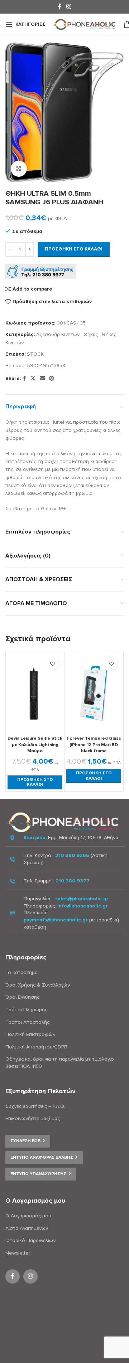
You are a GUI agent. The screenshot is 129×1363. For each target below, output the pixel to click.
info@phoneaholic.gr (82, 906)
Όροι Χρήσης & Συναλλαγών (37, 985)
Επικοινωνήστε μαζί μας (32, 1118)
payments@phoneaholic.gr (56, 920)
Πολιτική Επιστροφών (30, 1034)
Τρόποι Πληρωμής (26, 1010)
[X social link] (33, 379)
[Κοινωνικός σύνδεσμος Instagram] (68, 6)
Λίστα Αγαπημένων (26, 1228)
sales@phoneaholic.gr (82, 899)
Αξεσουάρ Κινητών (58, 334)
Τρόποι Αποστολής (27, 1022)
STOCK (35, 354)
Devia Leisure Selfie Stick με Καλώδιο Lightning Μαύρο (35, 744)
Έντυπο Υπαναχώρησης (38, 1174)
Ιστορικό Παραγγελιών (30, 1240)
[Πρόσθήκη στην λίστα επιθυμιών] (52, 663)
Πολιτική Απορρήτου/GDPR (36, 1047)
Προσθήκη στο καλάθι (73, 249)
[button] (35, 782)
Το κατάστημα (21, 972)
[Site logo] (84, 24)
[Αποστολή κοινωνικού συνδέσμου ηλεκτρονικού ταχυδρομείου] (42, 379)
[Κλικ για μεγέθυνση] (19, 169)
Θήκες (90, 334)
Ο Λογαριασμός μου (28, 1216)
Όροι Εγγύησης (22, 997)
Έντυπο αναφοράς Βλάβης (41, 1157)
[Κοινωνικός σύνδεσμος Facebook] (60, 6)
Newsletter (17, 1253)
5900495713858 (46, 365)
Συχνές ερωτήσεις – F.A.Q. (35, 1106)
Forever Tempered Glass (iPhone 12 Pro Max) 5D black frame (94, 744)
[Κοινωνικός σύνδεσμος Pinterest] (51, 379)
